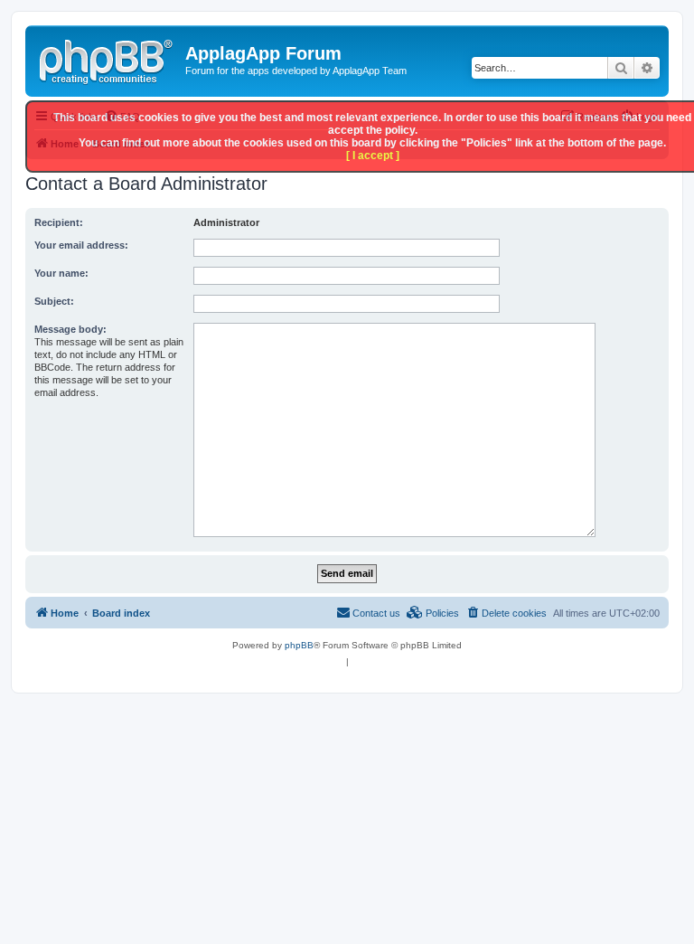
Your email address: (81, 245)
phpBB (299, 645)
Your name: (61, 273)
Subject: (54, 301)
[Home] (107, 59)
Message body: (70, 329)
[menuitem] (506, 613)
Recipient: (58, 222)
